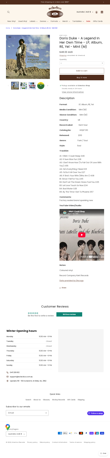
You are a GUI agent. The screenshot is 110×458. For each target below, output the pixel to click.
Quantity (63, 59)
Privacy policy (32, 442)
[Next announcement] (103, 2)
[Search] (8, 12)
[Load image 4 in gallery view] (40, 85)
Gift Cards (71, 400)
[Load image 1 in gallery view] (15, 85)
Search (28, 400)
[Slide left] (8, 85)
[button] (33, 21)
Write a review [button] (69, 314)
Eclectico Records (18, 442)
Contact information (59, 442)
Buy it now (82, 77)
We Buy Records (58, 400)
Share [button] (64, 288)
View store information (73, 92)
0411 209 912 (14, 372)
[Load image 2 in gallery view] (23, 85)
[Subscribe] (45, 413)
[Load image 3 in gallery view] (32, 85)
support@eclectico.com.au (21, 376)
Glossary (46, 400)
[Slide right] (47, 85)
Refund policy (45, 442)
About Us (37, 400)
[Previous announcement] (6, 2)
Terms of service (76, 442)
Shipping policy (89, 442)
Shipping (63, 55)
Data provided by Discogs (71, 280)
